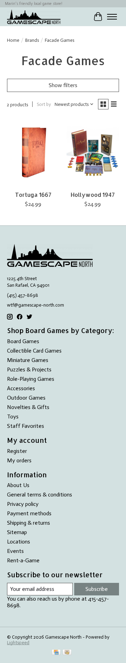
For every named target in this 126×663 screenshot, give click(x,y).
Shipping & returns (28, 522)
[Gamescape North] (34, 16)
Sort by (44, 104)
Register (17, 451)
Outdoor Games (26, 397)
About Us (18, 485)
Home (13, 40)
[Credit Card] (56, 652)
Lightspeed (18, 642)
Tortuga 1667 (33, 194)
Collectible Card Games (34, 350)
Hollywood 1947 (93, 194)
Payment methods (29, 513)
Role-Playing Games (30, 379)
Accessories (21, 388)
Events (15, 551)
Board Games (23, 341)
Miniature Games (27, 360)
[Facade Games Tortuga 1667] (33, 152)
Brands (32, 40)
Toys (13, 416)
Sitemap (17, 532)
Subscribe (96, 589)
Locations (18, 541)
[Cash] (67, 652)
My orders (19, 460)
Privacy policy (22, 504)
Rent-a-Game (23, 560)
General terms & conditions (39, 494)
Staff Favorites (25, 426)
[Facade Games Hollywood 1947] (92, 152)
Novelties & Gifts (28, 407)
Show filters (63, 85)
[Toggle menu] (112, 17)
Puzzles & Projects (29, 369)
